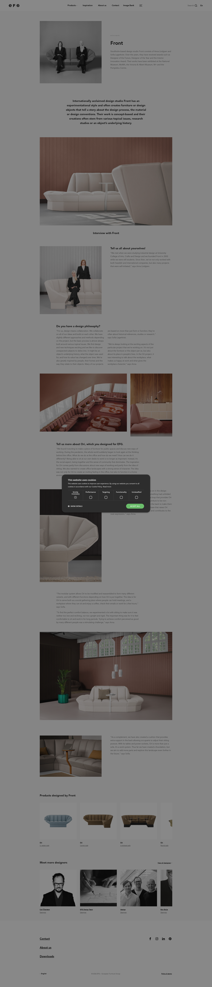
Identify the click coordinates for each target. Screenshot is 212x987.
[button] (75, 506)
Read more (107, 486)
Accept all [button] (135, 506)
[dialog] (106, 494)
